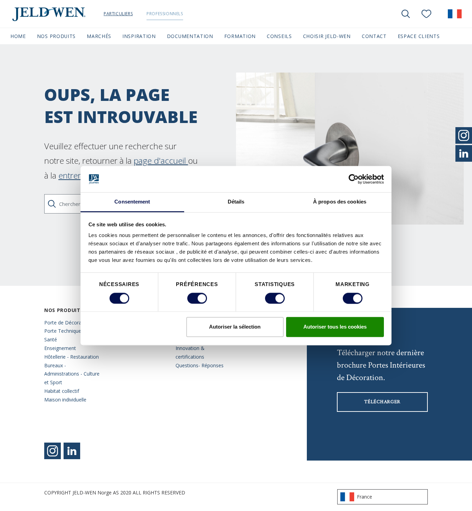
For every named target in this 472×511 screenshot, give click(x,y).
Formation (240, 36)
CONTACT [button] (374, 36)
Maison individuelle (65, 399)
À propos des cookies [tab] (339, 202)
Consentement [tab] (132, 202)
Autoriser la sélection (235, 327)
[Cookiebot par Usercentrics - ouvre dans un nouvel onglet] (353, 179)
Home (18, 36)
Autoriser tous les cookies (335, 327)
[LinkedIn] (463, 153)
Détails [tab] (236, 202)
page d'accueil (161, 160)
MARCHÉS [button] (99, 36)
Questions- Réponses (200, 365)
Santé (50, 339)
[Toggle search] (405, 14)
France (364, 496)
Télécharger (382, 402)
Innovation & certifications (190, 352)
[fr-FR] (455, 14)
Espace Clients (419, 36)
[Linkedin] (72, 451)
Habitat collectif (61, 391)
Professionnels (165, 14)
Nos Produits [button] (56, 36)
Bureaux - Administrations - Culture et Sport (72, 374)
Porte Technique (62, 331)
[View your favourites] (426, 14)
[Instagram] (52, 451)
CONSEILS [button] (279, 36)
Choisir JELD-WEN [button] (327, 36)
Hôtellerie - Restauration (71, 356)
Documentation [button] (190, 36)
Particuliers (118, 14)
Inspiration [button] (139, 36)
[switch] (197, 298)
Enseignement (60, 348)
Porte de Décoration (67, 322)
